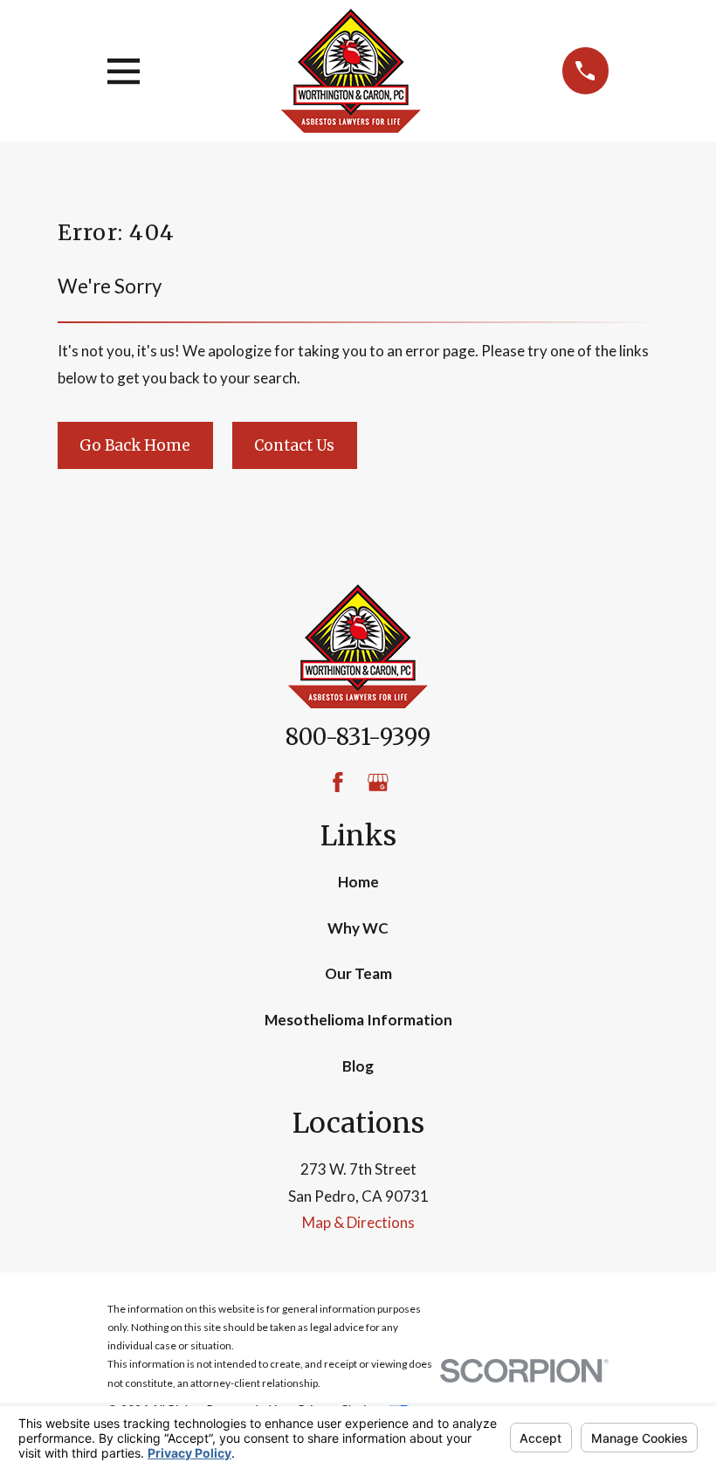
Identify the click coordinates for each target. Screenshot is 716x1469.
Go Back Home (134, 445)
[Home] (351, 71)
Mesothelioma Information (358, 1019)
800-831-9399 (358, 737)
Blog (358, 1066)
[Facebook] (337, 782)
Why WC (358, 928)
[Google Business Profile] (378, 782)
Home (358, 881)
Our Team (358, 973)
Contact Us (294, 445)
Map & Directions (358, 1222)
